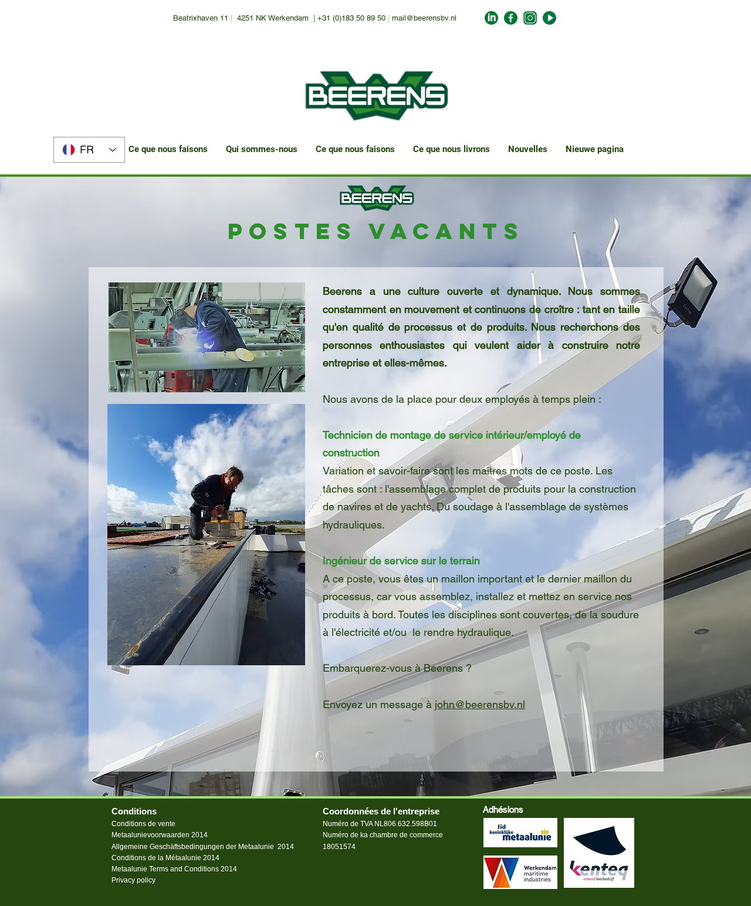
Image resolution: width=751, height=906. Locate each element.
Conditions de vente (143, 824)
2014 (286, 847)
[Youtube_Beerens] (549, 18)
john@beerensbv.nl (480, 704)
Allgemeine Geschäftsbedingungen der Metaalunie (192, 847)
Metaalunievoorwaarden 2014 (159, 835)
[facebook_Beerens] (510, 18)
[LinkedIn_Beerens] (491, 18)
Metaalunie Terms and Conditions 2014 (174, 869)
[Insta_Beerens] (530, 18)
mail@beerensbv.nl (424, 18)
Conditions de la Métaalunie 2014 (165, 858)
